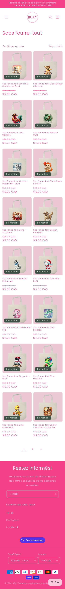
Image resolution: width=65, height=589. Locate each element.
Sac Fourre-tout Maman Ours (45, 133)
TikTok (9, 513)
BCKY (15, 583)
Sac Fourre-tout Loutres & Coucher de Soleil (15, 85)
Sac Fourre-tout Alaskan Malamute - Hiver (14, 182)
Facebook (12, 527)
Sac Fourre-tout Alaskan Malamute (14, 279)
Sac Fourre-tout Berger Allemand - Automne (44, 426)
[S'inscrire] (55, 494)
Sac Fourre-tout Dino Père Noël (46, 279)
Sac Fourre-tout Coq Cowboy (12, 133)
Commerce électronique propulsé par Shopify (39, 583)
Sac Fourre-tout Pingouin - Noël (16, 377)
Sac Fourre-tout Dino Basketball (13, 426)
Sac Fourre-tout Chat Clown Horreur (47, 182)
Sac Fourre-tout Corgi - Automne (14, 231)
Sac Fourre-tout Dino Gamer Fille (16, 328)
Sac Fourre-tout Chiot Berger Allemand (48, 85)
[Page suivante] (41, 449)
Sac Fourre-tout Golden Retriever (45, 231)
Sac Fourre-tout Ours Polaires (44, 328)
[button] (6, 17)
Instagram (12, 520)
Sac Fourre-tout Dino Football (44, 377)
